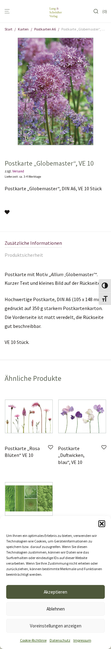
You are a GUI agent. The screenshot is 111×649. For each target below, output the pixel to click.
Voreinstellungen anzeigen (55, 626)
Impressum (82, 640)
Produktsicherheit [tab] (24, 255)
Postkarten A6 (45, 29)
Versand (18, 171)
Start (8, 29)
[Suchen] (97, 11)
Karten (23, 29)
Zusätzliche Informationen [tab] (33, 243)
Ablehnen (56, 609)
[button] (102, 524)
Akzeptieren (55, 592)
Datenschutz (60, 640)
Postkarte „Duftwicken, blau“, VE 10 (71, 455)
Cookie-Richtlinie (33, 640)
